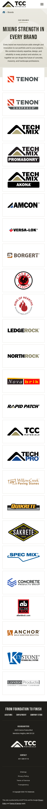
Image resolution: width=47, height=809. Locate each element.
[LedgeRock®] (23, 330)
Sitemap (23, 772)
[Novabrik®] (23, 381)
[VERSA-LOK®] (23, 230)
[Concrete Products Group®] (23, 582)
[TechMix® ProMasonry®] (23, 154)
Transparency (23, 785)
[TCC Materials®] (23, 431)
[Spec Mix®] (23, 557)
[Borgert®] (23, 255)
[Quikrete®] (23, 507)
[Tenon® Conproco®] (23, 104)
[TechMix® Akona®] (23, 179)
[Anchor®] (23, 632)
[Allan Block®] (23, 607)
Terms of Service (23, 780)
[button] (42, 4)
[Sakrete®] (23, 532)
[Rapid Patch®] (23, 406)
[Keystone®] (23, 658)
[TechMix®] (23, 129)
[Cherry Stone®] (23, 280)
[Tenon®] (23, 79)
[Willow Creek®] (23, 481)
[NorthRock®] (23, 356)
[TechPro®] (23, 456)
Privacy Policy (23, 776)
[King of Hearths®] (23, 305)
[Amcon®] (23, 205)
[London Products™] (23, 683)
